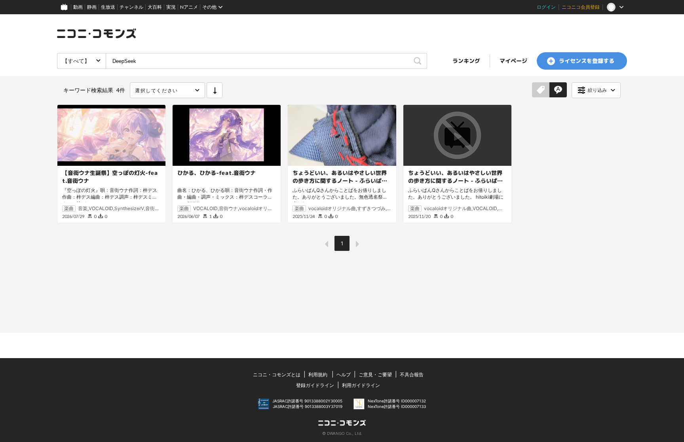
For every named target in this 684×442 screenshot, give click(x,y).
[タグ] (540, 90)
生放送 (108, 7)
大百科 (155, 7)
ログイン (546, 7)
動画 (78, 7)
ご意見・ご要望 (375, 375)
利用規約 (317, 375)
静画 (92, 7)
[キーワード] (558, 90)
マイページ (513, 60)
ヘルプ (343, 375)
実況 (171, 7)
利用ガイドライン (361, 385)
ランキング (466, 60)
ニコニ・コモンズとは (276, 375)
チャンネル (131, 7)
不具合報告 (412, 375)
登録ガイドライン (315, 385)
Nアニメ (189, 7)
